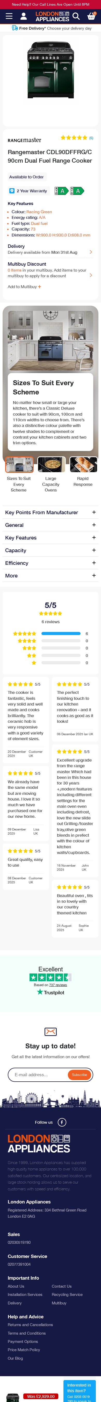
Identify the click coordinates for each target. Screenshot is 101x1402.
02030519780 (19, 1242)
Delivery (15, 1303)
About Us (16, 1286)
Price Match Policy (24, 1350)
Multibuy (59, 1303)
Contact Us (62, 1286)
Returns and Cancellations (30, 1324)
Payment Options (23, 1341)
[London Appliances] (52, 16)
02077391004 (19, 1264)
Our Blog (15, 1358)
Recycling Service (67, 1294)
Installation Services (25, 1294)
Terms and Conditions (27, 1333)
